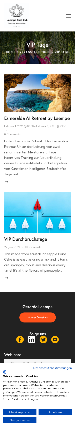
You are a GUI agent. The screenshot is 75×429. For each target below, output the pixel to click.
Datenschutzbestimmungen (52, 368)
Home (11, 52)
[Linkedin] (31, 339)
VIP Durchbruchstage (25, 239)
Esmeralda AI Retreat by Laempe (37, 118)
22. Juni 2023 (12, 247)
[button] (68, 15)
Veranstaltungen (35, 52)
